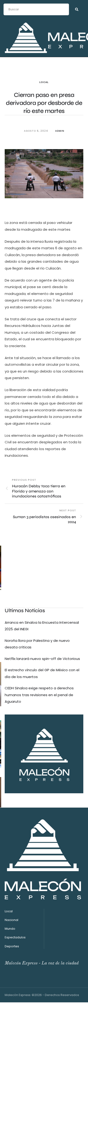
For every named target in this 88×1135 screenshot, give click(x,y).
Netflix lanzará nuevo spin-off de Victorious (42, 658)
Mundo (10, 928)
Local (44, 82)
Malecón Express (18, 995)
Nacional (11, 920)
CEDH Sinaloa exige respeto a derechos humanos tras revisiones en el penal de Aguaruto (39, 695)
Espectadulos (15, 937)
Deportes (12, 946)
